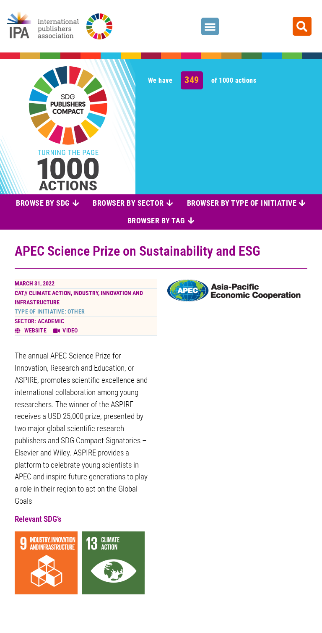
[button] (210, 26)
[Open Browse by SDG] (76, 203)
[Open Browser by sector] (170, 203)
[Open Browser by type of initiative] (302, 203)
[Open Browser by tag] (191, 220)
